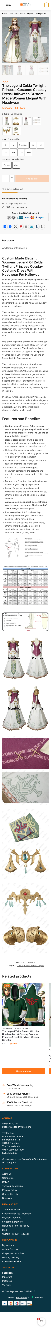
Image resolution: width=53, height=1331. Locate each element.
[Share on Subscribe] (31, 226)
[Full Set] (6, 120)
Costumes (13, 13)
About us (6, 1173)
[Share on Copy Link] (42, 226)
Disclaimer (7, 1198)
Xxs (21, 152)
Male (16, 165)
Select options (23, 1071)
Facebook (7, 1272)
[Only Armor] (16, 120)
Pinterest (7, 1277)
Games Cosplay (26, 13)
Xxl (13, 152)
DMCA (5, 1181)
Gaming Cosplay (10, 1257)
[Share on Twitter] (15, 226)
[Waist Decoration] (16, 130)
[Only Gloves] (36, 120)
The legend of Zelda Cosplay (30, 965)
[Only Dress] (26, 120)
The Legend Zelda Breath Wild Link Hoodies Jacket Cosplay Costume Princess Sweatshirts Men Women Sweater (20, 1035)
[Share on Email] (26, 226)
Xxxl (29, 152)
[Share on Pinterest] (20, 226)
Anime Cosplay (10, 1249)
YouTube (6, 1285)
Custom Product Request (15, 1233)
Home (4, 13)
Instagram (7, 1280)
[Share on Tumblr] (36, 226)
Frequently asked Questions (17, 1213)
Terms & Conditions (12, 1186)
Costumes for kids (11, 1261)
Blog (4, 1229)
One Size (23, 145)
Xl (41, 145)
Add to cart (32, 178)
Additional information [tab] (14, 247)
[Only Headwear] (6, 130)
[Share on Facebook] (10, 226)
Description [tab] (8, 240)
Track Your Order (11, 1209)
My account (8, 1245)
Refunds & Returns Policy (15, 1225)
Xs (6, 152)
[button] (12, 177)
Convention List (10, 1194)
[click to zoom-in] (25, 40)
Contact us (8, 1177)
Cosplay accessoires (13, 1253)
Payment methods (11, 1217)
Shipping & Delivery (12, 1221)
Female (7, 165)
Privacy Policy (9, 1190)
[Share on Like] (5, 226)
